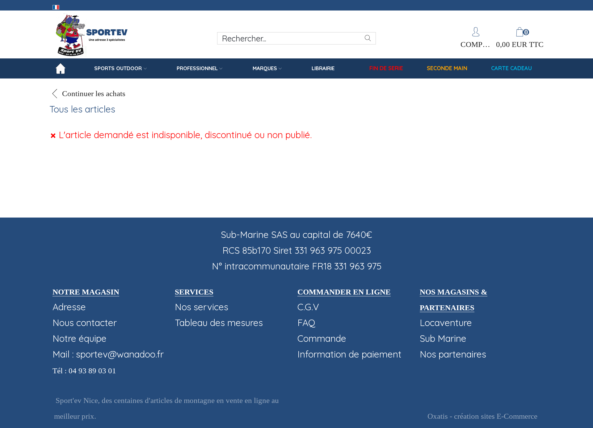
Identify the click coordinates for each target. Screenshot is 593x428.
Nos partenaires (453, 354)
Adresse (69, 307)
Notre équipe (80, 338)
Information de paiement (349, 354)
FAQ (306, 322)
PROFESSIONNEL (197, 68)
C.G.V (308, 307)
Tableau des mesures (219, 322)
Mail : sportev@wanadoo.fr (108, 354)
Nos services (201, 307)
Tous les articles (82, 109)
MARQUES (265, 68)
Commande (321, 338)
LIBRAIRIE (323, 68)
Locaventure (446, 322)
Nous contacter (85, 322)
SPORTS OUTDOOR (118, 68)
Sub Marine (443, 338)
